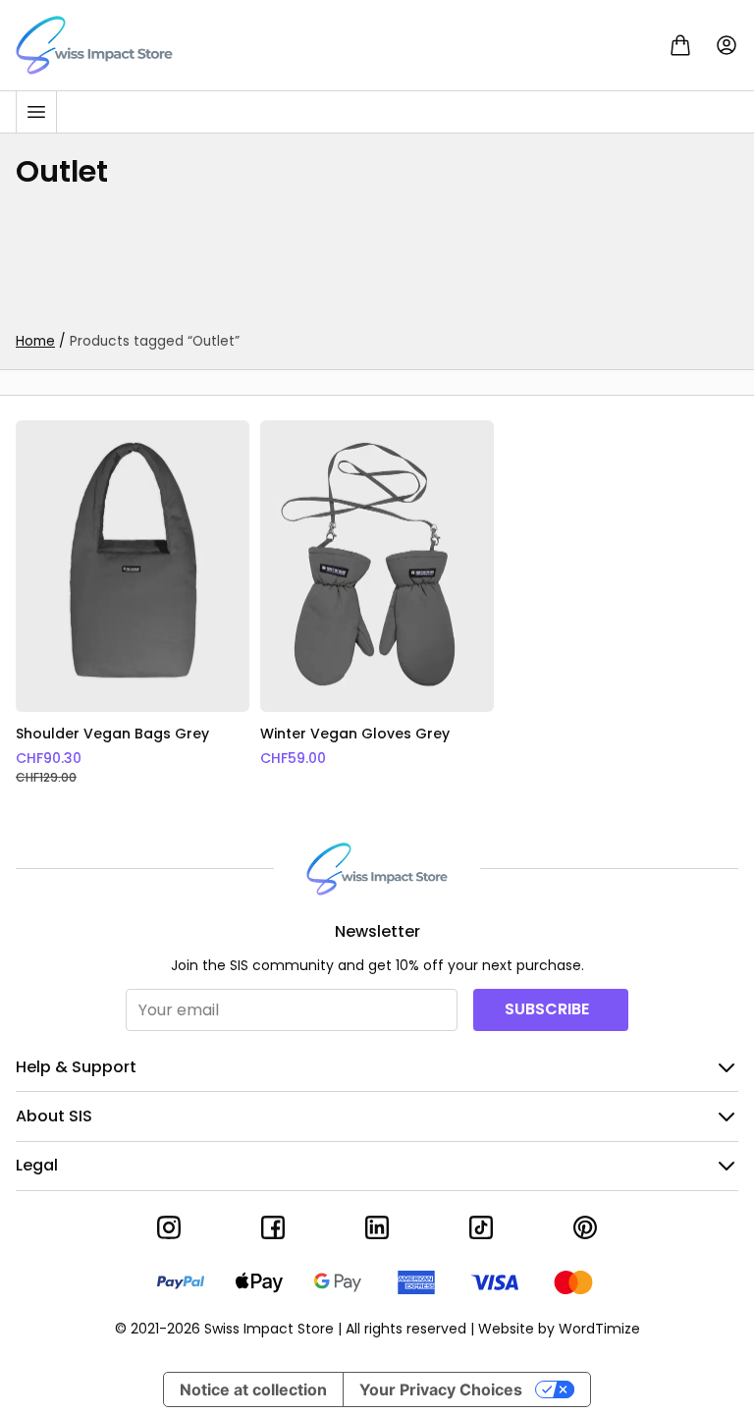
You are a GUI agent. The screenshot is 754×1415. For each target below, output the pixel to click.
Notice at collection (253, 1389)
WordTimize (599, 1328)
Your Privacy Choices (440, 1389)
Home (35, 341)
